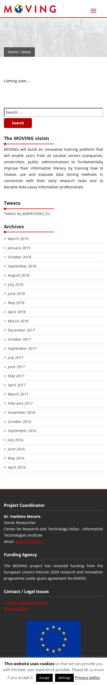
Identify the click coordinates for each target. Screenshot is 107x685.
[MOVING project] (30, 9)
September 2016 (22, 430)
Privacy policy (87, 677)
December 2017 (21, 330)
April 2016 (16, 467)
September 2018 (22, 266)
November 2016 (21, 412)
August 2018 (18, 275)
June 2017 (16, 366)
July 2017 (15, 357)
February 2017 (20, 403)
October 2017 (19, 339)
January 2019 (19, 247)
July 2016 (15, 439)
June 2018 (16, 293)
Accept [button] (44, 677)
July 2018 (15, 284)
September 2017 (22, 348)
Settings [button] (64, 677)
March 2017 (18, 394)
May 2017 (16, 375)
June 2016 (16, 448)
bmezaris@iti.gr (29, 541)
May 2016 (16, 458)
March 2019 (18, 238)
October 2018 (19, 256)
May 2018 (16, 302)
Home (13, 51)
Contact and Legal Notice (25, 602)
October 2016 (19, 421)
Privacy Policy (15, 608)
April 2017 (16, 384)
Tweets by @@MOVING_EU (27, 213)
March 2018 (18, 320)
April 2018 (16, 311)
